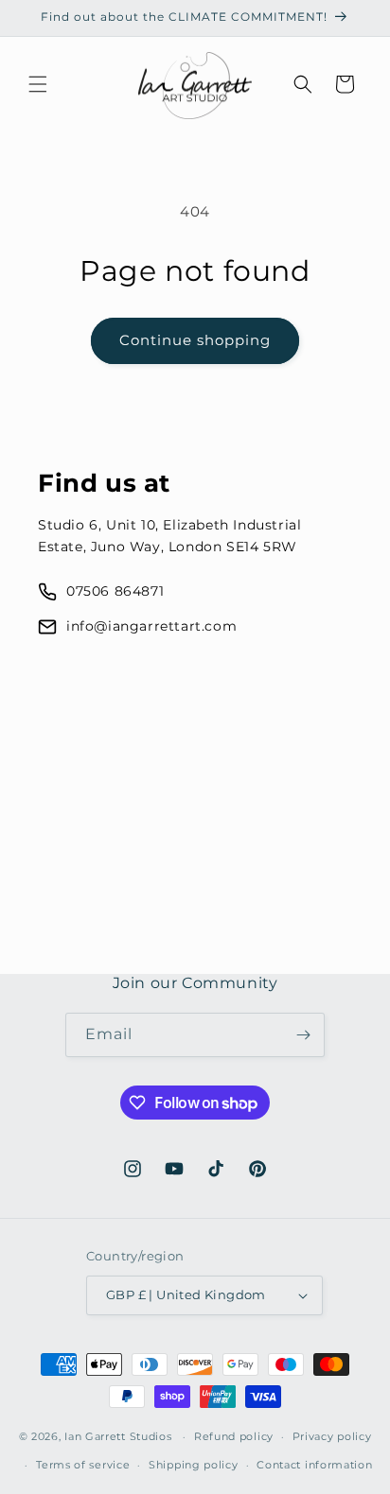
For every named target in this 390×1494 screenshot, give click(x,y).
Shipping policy (194, 1464)
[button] (38, 84)
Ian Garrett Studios (117, 1436)
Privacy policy (332, 1436)
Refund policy (234, 1436)
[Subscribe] (303, 1035)
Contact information (314, 1464)
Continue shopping (195, 340)
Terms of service (83, 1464)
